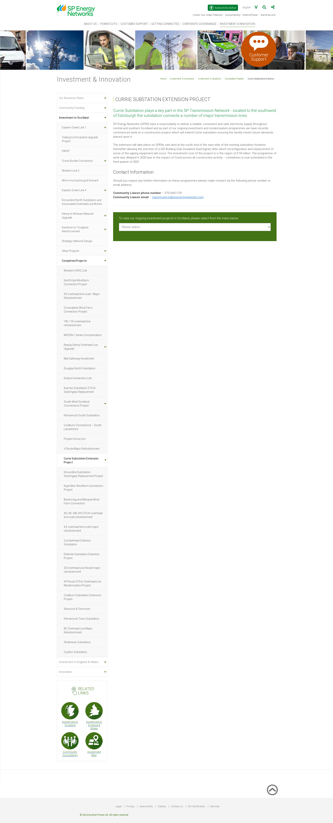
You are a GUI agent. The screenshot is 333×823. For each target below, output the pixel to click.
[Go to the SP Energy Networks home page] (78, 8)
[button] (264, 8)
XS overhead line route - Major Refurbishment (82, 295)
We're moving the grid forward (80, 180)
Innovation (65, 672)
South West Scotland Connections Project (76, 403)
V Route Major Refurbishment (81, 448)
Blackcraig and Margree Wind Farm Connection (81, 501)
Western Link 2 (70, 170)
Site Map (215, 806)
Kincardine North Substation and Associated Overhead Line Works (82, 202)
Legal (118, 806)
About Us (90, 23)
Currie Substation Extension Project (266, 78)
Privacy (130, 806)
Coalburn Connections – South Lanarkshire (82, 427)
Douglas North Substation (79, 368)
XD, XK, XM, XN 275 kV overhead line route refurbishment (83, 515)
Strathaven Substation (77, 642)
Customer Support (134, 23)
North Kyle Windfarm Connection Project (76, 282)
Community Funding (71, 108)
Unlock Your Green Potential (208, 15)
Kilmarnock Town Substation (81, 618)
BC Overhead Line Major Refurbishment (78, 630)
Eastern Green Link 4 (74, 190)
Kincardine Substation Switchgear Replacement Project (83, 474)
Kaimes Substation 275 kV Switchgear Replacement (80, 389)
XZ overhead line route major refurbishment (81, 528)
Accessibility (146, 806)
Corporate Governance (199, 23)
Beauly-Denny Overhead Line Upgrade (81, 346)
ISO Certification (196, 806)
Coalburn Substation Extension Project (82, 597)
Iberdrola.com (268, 15)
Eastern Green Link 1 (74, 127)
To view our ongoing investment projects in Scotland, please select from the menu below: (179, 218)
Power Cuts (108, 23)
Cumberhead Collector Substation (77, 542)
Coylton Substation (75, 652)
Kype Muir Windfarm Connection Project (83, 487)
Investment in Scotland (209, 78)
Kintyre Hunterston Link (78, 378)
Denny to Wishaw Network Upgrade (78, 215)
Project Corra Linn (75, 438)
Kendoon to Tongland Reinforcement (75, 229)
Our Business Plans (71, 98)
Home (163, 78)
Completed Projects (234, 78)
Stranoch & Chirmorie (77, 608)
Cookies (162, 806)
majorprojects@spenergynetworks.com (178, 197)
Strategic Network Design (77, 241)
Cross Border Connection (77, 160)
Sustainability (232, 14)
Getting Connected (165, 23)
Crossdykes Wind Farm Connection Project (78, 309)
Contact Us (177, 806)
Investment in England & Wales (78, 662)
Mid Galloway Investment (79, 358)
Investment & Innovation (237, 23)
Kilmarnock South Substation (82, 415)
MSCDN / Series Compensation (83, 335)
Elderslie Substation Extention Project (81, 556)
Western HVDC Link (75, 270)
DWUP (66, 151)
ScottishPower (250, 15)
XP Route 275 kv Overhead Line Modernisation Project (82, 583)
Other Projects (70, 250)
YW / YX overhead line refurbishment (77, 323)
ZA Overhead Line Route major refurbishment (82, 569)
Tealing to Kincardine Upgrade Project (80, 139)
